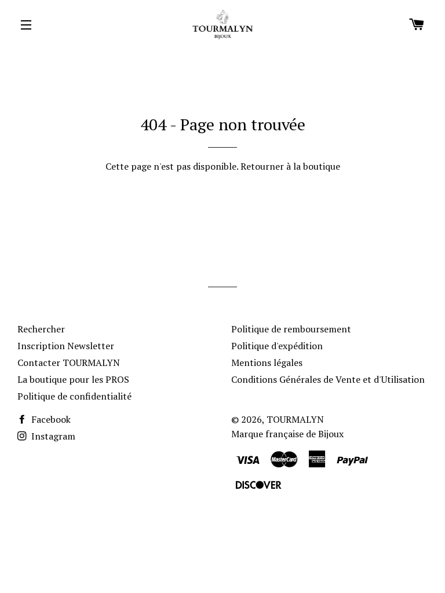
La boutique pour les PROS (73, 379)
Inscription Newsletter (65, 345)
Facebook (50, 419)
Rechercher (41, 329)
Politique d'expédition (277, 345)
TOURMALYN (295, 419)
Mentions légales (266, 362)
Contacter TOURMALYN (68, 362)
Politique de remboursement (291, 329)
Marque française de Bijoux (287, 433)
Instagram (52, 436)
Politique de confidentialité (74, 396)
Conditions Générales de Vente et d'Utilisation (328, 379)
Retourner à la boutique (290, 166)
